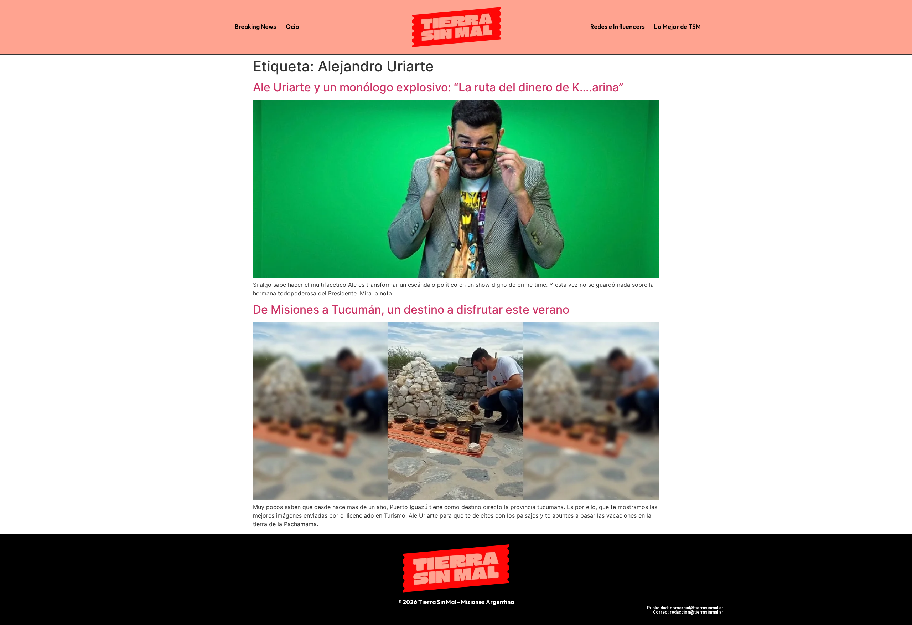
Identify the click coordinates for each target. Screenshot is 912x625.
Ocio (292, 26)
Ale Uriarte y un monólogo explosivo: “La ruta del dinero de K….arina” (438, 87)
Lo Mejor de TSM (677, 26)
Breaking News (255, 26)
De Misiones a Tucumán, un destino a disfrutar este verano (411, 309)
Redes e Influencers (617, 26)
